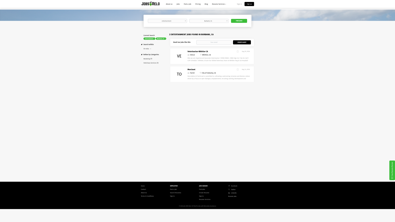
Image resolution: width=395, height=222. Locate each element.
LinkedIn (234, 193)
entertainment (149, 38)
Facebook (234, 186)
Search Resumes (175, 193)
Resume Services (204, 199)
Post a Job (173, 189)
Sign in (239, 4)
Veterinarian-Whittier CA (198, 51)
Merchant (191, 69)
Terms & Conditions (147, 196)
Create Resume (204, 193)
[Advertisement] (212, 98)
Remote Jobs (232, 196)
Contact (143, 189)
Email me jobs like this (182, 42)
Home (143, 186)
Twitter (233, 189)
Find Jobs (239, 21)
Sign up (249, 4)
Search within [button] (148, 44)
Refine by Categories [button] (151, 55)
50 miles (146, 49)
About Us (144, 193)
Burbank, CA (160, 38)
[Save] (238, 51)
